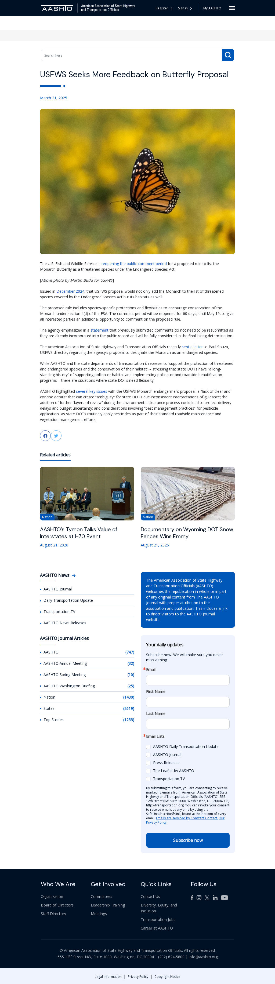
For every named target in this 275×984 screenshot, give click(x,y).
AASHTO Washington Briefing (69, 685)
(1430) (128, 697)
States (49, 708)
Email (150, 669)
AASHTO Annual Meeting (65, 663)
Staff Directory (53, 913)
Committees (101, 896)
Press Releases (166, 762)
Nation (49, 697)
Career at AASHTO (157, 928)
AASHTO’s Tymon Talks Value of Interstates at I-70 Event (78, 533)
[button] (185, 8)
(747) (129, 652)
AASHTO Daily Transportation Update (186, 746)
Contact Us (150, 896)
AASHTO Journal (58, 589)
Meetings (99, 913)
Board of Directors (57, 905)
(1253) (128, 719)
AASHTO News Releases (65, 622)
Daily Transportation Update (68, 600)
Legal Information (108, 976)
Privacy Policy (138, 976)
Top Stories (54, 719)
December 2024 (70, 291)
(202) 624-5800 (171, 956)
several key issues (91, 391)
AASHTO (51, 652)
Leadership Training (108, 905)
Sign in (183, 8)
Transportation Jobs (158, 919)
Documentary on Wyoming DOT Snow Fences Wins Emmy (187, 533)
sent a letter (192, 346)
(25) (131, 685)
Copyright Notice (167, 976)
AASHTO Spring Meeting (65, 674)
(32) (131, 663)
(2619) (128, 708)
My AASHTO (212, 8)
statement (99, 330)
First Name (155, 691)
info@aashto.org (203, 956)
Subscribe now (188, 840)
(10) (131, 674)
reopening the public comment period (134, 263)
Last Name (155, 713)
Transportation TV (59, 611)
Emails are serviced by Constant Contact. (187, 818)
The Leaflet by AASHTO (173, 770)
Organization (52, 896)
